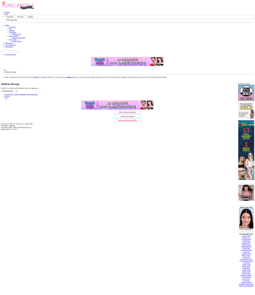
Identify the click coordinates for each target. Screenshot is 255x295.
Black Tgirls (246, 266)
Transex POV (246, 271)
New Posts (12, 27)
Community (12, 32)
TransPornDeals (246, 246)
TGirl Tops (246, 263)
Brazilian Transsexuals (246, 284)
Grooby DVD (246, 236)
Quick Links (13, 39)
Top (6, 98)
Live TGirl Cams (10, 45)
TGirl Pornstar (246, 277)
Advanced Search (10, 54)
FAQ (10, 29)
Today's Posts (17, 41)
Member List (17, 34)
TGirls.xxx (246, 252)
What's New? (9, 43)
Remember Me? (12, 20)
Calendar (11, 30)
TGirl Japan (246, 280)
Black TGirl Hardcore (246, 286)
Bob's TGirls (246, 255)
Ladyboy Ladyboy (246, 275)
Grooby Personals (246, 250)
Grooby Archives (246, 282)
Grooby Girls (246, 264)
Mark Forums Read (19, 38)
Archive (7, 96)
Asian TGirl (246, 279)
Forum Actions (13, 36)
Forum (7, 25)
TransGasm (246, 257)
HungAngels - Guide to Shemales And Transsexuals (21, 94)
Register (7, 12)
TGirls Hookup (246, 239)
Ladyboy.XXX (246, 254)
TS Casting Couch (246, 259)
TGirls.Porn (246, 241)
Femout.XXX (246, 243)
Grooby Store (246, 245)
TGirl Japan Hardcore (246, 261)
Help (6, 14)
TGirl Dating (9, 47)
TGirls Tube (246, 248)
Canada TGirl (246, 270)
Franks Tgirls (246, 273)
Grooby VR (246, 237)
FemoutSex (246, 268)
